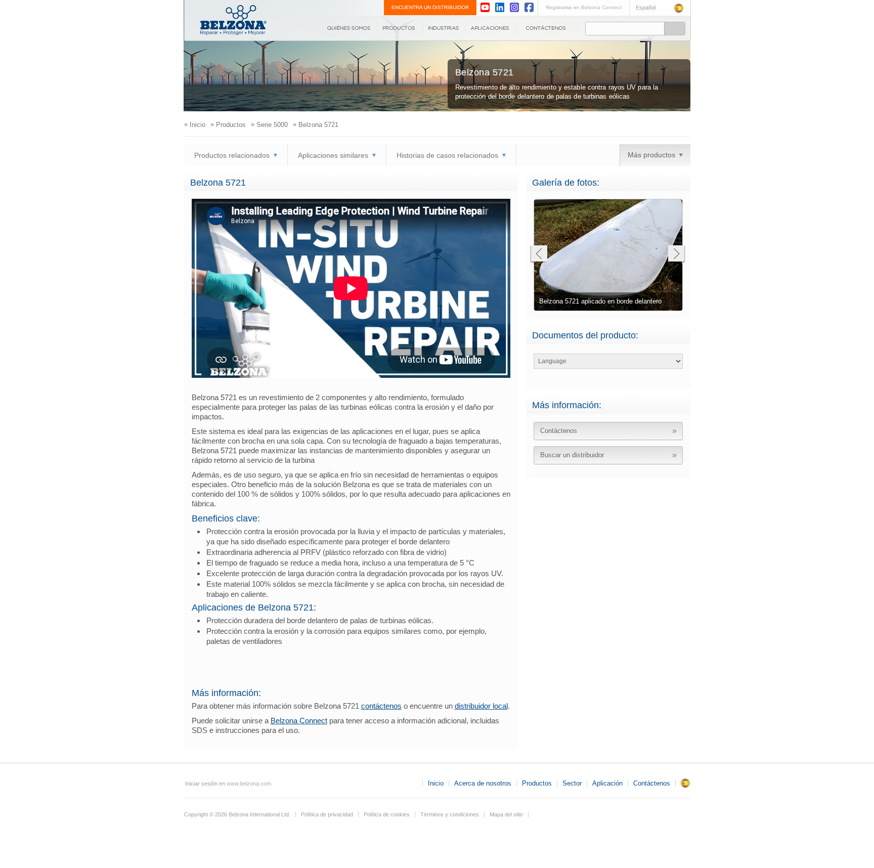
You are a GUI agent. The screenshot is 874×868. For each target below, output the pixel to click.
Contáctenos (546, 28)
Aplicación (490, 28)
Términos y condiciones (449, 814)
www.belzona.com (233, 20)
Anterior (538, 254)
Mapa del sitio (506, 814)
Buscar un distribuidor (572, 455)
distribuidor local (481, 706)
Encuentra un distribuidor (430, 7)
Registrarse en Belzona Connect (584, 7)
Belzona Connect (299, 720)
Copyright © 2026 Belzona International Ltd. (237, 814)
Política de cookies (387, 814)
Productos (399, 28)
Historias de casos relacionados (447, 155)
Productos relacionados (232, 155)
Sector (443, 28)
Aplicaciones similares (333, 155)
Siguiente (676, 254)
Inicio (436, 783)
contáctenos (381, 706)
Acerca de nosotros (349, 28)
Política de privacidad (327, 814)
